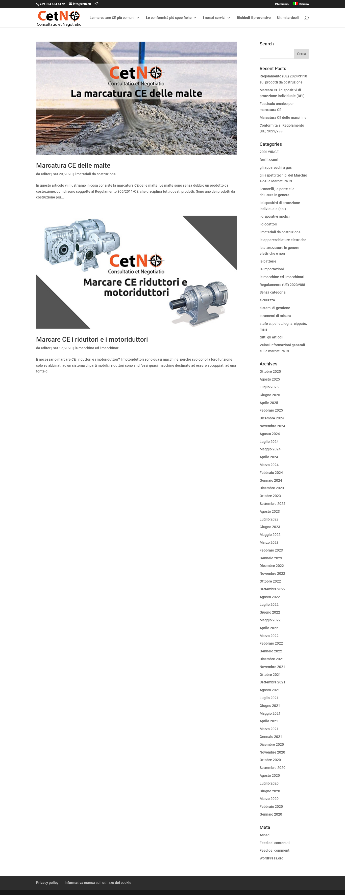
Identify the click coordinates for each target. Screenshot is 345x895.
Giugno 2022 (270, 612)
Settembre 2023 (272, 504)
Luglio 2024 (269, 442)
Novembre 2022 (272, 573)
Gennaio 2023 (271, 558)
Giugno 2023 (270, 527)
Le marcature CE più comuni (112, 18)
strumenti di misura (275, 316)
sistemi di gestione (275, 308)
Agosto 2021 (270, 690)
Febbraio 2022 (271, 643)
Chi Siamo (282, 4)
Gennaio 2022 (271, 651)
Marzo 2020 (269, 799)
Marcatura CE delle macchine (283, 118)
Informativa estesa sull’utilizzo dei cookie (98, 883)
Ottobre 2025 (270, 371)
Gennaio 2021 (271, 737)
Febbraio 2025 (271, 410)
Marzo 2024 (269, 465)
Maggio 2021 (270, 713)
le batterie (268, 261)
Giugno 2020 (270, 791)
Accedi (265, 835)
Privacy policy (47, 883)
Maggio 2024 (270, 449)
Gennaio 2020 (271, 814)
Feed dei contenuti (275, 843)
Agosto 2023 (270, 511)
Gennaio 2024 (271, 480)
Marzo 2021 (269, 729)
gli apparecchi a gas (276, 167)
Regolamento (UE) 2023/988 (282, 285)
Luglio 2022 (269, 604)
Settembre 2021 (272, 682)
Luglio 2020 (269, 783)
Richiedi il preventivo (254, 18)
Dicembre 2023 (272, 488)
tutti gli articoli (271, 337)
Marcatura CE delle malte (73, 165)
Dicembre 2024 (272, 418)
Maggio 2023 (270, 535)
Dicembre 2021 (272, 659)
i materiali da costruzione (95, 174)
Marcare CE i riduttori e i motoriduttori (92, 339)
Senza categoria (273, 292)
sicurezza (267, 300)
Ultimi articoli (288, 18)
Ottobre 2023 (270, 496)
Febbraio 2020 (271, 806)
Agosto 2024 (270, 434)
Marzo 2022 (269, 636)
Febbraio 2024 (271, 473)
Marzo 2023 (269, 542)
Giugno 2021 (270, 706)
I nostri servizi (214, 18)
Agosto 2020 (270, 775)
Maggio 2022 (270, 620)
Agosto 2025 (270, 379)
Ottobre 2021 (270, 675)
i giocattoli (268, 224)
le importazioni (272, 269)
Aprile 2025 (269, 403)
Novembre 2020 (272, 752)
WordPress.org (271, 858)
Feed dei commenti (275, 850)
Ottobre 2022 (270, 581)
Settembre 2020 (272, 768)
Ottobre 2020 (270, 760)
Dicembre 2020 (272, 744)
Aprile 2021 (269, 721)
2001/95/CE (269, 152)
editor (46, 174)
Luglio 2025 (269, 387)
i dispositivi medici (275, 216)
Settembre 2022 (272, 589)
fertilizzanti (269, 160)
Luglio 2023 (269, 519)
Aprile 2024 (269, 457)
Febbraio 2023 (271, 550)
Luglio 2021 (269, 698)
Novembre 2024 (272, 426)
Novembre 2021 (272, 667)
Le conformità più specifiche (169, 18)
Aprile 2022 (269, 628)
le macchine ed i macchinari (97, 348)
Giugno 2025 (270, 395)
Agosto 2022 (270, 597)
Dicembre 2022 (272, 566)
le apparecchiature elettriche (283, 240)
